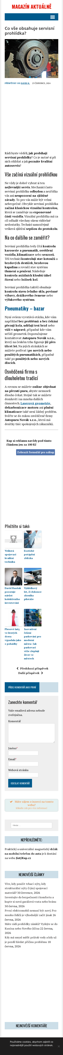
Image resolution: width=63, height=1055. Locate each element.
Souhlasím (31, 1050)
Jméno (12, 748)
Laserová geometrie (35, 403)
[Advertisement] (31, 118)
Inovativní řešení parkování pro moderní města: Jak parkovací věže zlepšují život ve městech (32, 643)
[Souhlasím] (58, 1046)
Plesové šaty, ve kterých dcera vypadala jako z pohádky (13, 636)
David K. (25, 83)
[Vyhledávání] (31, 825)
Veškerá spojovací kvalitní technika (10, 556)
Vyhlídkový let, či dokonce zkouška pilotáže (32, 593)
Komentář (14, 721)
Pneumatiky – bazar (24, 308)
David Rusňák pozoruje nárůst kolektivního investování (13, 595)
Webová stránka (18, 770)
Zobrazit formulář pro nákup (35, 452)
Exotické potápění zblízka (29, 554)
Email (11, 759)
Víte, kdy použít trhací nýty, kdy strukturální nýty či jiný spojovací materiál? (26, 888)
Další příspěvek (28, 673)
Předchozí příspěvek (34, 668)
